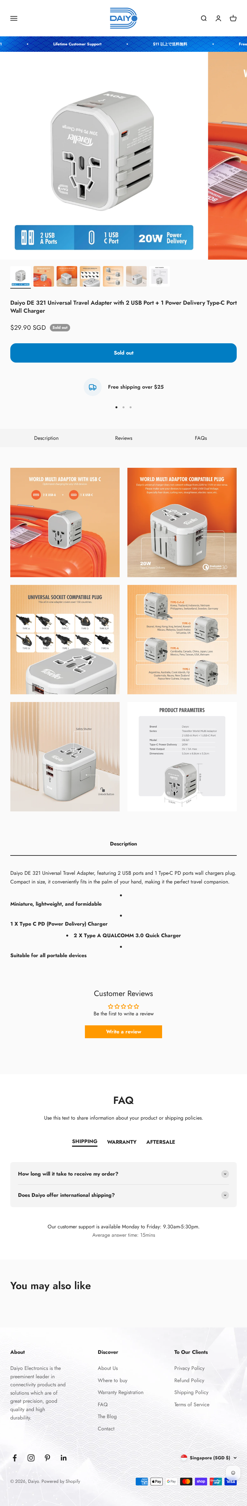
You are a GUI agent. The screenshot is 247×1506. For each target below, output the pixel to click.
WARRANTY (122, 1142)
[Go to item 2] (43, 277)
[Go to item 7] (159, 277)
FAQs (201, 438)
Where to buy (112, 1380)
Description (46, 438)
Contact (106, 1428)
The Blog (107, 1416)
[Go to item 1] (20, 277)
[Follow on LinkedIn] (63, 1458)
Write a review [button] (123, 1031)
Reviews (123, 438)
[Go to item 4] (90, 277)
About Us (108, 1368)
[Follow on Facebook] (14, 1458)
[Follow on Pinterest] (47, 1458)
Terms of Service (191, 1404)
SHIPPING (84, 1141)
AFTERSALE (160, 1142)
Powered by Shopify (60, 1481)
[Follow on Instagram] (31, 1458)
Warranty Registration (120, 1392)
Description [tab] (123, 843)
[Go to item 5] (113, 277)
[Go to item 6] (136, 277)
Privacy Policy (189, 1368)
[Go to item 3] (67, 277)
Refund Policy (189, 1380)
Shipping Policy (191, 1392)
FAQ (103, 1404)
